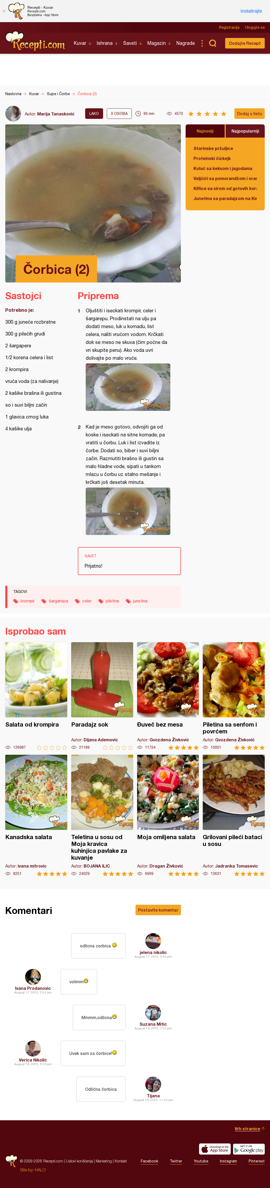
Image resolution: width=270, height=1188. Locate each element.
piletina (112, 600)
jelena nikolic (153, 952)
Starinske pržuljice (213, 148)
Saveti (130, 43)
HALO (40, 1169)
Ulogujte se (255, 27)
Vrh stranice (247, 1128)
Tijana (153, 1095)
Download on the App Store (215, 1149)
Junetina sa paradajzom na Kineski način (225, 198)
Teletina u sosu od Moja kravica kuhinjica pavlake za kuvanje (102, 815)
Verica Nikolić (33, 1059)
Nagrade (185, 43)
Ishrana (105, 43)
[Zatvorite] (4, 11)
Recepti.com (35, 41)
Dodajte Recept (245, 43)
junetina (140, 600)
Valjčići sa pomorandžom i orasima (225, 178)
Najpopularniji (245, 130)
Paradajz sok (102, 696)
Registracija (229, 27)
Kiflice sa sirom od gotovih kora (225, 188)
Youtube (201, 1161)
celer (86, 600)
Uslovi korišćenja (79, 1161)
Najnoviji (205, 130)
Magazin (156, 43)
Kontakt (121, 1161)
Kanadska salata (36, 815)
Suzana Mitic (153, 1023)
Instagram (228, 1161)
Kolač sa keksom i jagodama (223, 168)
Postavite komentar (158, 909)
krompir (28, 600)
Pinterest (257, 1161)
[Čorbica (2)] (127, 387)
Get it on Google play (249, 1149)
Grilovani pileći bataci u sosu (234, 815)
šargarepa (58, 600)
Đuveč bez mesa (168, 696)
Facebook (149, 1161)
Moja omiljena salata (168, 815)
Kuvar (80, 43)
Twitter (176, 1161)
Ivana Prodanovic (33, 988)
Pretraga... (212, 43)
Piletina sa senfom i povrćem (234, 696)
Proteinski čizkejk (212, 158)
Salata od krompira (36, 696)
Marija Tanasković (56, 113)
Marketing (104, 1161)
